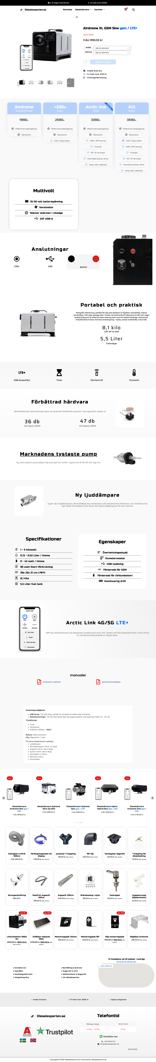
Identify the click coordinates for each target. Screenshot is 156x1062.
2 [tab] (77, 823)
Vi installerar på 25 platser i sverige (126, 959)
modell (88, 47)
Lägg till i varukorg (103, 62)
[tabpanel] (107, 797)
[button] (83, 9)
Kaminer (98, 9)
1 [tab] (75, 823)
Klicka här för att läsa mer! (126, 962)
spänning (88, 52)
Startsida (67, 9)
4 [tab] (81, 823)
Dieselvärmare (82, 9)
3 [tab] (79, 823)
